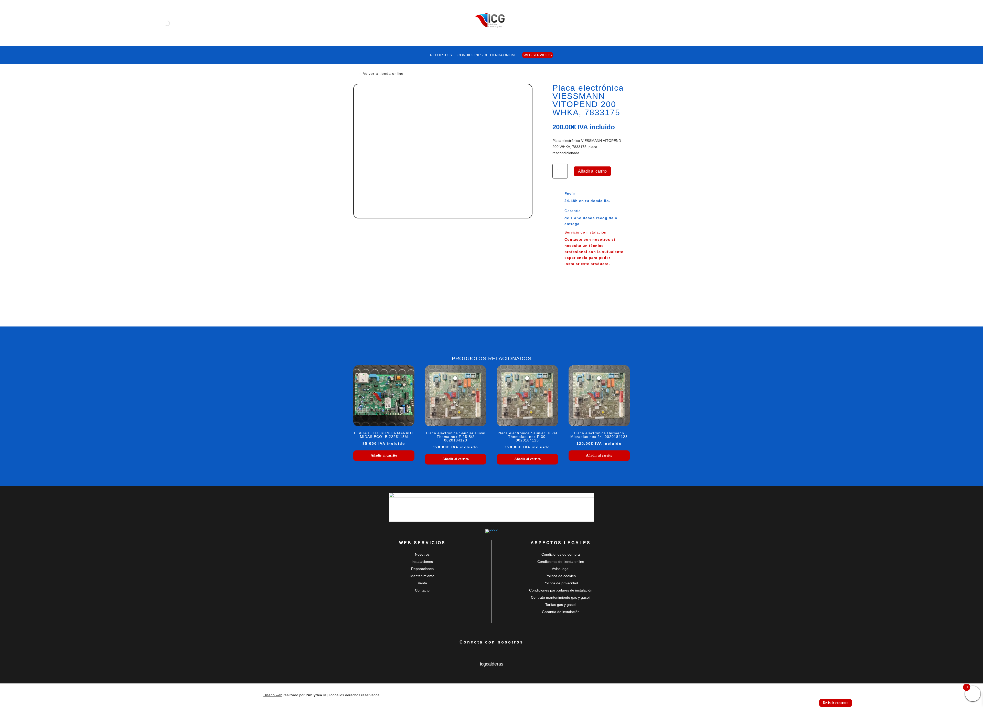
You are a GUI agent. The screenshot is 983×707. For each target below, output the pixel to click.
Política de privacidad (560, 583)
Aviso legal (560, 569)
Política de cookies (561, 576)
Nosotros (422, 554)
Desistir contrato (835, 703)
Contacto (422, 590)
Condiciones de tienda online (487, 55)
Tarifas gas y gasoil (560, 605)
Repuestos (441, 55)
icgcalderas (491, 664)
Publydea (314, 695)
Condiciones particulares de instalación (560, 590)
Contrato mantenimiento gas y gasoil (560, 597)
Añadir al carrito (592, 171)
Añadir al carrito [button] (384, 455)
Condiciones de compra (560, 554)
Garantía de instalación (561, 612)
